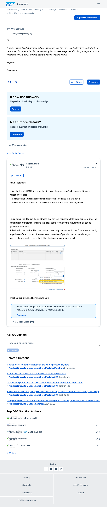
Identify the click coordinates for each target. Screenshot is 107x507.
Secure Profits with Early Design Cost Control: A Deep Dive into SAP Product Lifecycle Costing (53, 391)
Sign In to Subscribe (87, 18)
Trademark (27, 493)
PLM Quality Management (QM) (20, 34)
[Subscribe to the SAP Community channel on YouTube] (56, 469)
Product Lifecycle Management (56, 10)
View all (10, 453)
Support (80, 493)
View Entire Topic (15, 153)
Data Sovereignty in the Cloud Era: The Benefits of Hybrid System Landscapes (45, 382)
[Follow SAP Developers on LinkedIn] (61, 469)
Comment (93, 82)
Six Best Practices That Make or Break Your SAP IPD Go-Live (36, 373)
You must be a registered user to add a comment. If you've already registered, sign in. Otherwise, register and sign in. (49, 308)
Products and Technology (31, 10)
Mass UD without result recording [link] (22, 13)
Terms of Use (80, 477)
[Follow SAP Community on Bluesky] (51, 469)
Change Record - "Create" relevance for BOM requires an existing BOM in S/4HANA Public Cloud (53, 400)
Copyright (26, 485)
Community (22, 4)
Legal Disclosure (80, 485)
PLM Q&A (74, 10)
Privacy (27, 477)
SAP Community (13, 10)
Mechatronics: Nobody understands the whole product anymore (38, 365)
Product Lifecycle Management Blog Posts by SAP (33, 377)
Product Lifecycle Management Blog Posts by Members (36, 368)
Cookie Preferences (27, 500)
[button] (72, 82)
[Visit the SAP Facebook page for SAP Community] (46, 469)
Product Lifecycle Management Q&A (27, 404)
